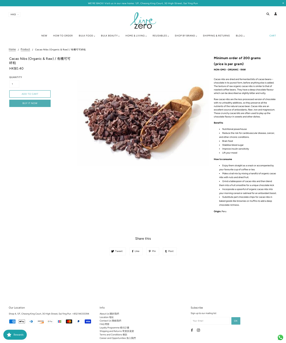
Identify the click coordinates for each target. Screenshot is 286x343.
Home (12, 49)
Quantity (14, 77)
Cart (272, 35)
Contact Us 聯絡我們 (110, 320)
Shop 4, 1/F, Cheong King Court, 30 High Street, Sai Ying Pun (40, 313)
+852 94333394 (80, 313)
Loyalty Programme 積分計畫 (114, 327)
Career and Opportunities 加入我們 (118, 338)
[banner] (143, 20)
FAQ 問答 (104, 324)
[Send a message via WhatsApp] (280, 337)
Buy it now (30, 103)
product (25, 49)
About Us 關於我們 (109, 313)
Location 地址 (107, 317)
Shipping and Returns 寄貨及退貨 (117, 331)
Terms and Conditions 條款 (113, 334)
